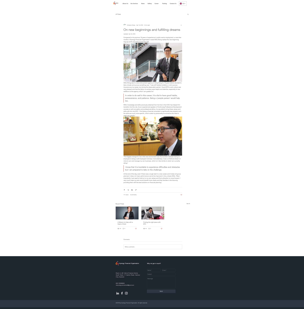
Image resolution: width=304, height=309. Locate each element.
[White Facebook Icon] (122, 293)
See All (188, 203)
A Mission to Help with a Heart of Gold (125, 223)
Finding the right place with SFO (152, 223)
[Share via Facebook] (124, 190)
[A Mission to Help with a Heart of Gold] (127, 213)
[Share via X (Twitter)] (128, 190)
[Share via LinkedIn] (132, 190)
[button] (188, 14)
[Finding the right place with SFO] (152, 213)
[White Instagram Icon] (126, 293)
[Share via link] (136, 190)
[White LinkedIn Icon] (117, 293)
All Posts (118, 14)
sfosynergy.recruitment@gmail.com (125, 285)
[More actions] (181, 25)
